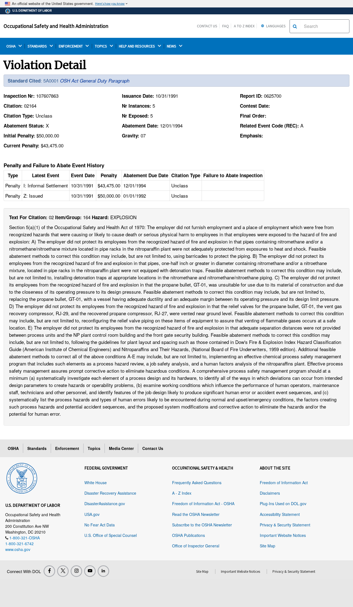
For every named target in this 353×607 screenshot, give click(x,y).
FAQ (225, 25)
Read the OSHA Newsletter (196, 514)
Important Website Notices (283, 535)
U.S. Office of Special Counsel (110, 535)
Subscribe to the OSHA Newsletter (202, 525)
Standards (37, 448)
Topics (94, 448)
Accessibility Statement (280, 514)
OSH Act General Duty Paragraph (94, 80)
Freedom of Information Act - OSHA (203, 503)
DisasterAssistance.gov (104, 503)
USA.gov (92, 514)
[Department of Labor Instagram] (76, 571)
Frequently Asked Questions (196, 482)
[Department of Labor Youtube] (90, 571)
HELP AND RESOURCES (137, 46)
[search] (295, 26)
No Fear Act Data (99, 525)
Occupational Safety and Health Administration (56, 26)
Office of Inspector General (195, 545)
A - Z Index (181, 493)
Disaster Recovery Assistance (110, 493)
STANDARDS (38, 46)
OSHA (11, 46)
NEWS (172, 46)
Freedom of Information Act (284, 482)
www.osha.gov (17, 549)
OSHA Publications (188, 535)
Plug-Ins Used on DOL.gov (283, 503)
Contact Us (207, 25)
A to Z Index (244, 25)
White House (95, 482)
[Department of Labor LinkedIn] (103, 571)
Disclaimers (270, 493)
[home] (21, 477)
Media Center (121, 448)
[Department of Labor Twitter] (63, 571)
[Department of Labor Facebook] (49, 571)
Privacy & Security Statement (285, 525)
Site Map (267, 545)
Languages (275, 25)
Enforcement (67, 448)
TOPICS (101, 46)
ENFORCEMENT (71, 46)
